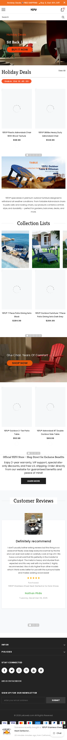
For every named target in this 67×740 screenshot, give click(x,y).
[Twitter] (11, 670)
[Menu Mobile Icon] (3, 9)
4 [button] (36, 155)
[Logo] (34, 9)
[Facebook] (4, 670)
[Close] (65, 726)
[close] (64, 2)
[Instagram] (19, 670)
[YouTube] (33, 670)
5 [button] (40, 155)
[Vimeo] (41, 670)
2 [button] (30, 155)
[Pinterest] (26, 670)
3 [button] (33, 155)
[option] (17, 118)
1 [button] (27, 155)
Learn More (33, 481)
